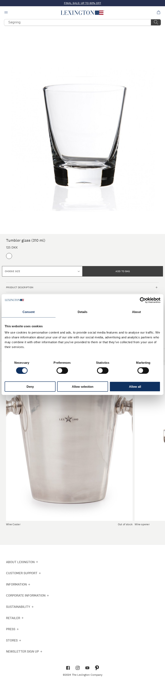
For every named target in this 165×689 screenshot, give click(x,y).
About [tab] (136, 311)
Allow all (135, 386)
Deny (30, 386)
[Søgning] (156, 22)
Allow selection (82, 386)
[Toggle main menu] (6, 12)
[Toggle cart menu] (158, 13)
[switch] (62, 370)
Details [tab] (83, 311)
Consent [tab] (29, 311)
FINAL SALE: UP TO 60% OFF (82, 3)
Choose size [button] (12, 271)
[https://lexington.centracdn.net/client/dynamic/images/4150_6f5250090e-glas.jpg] (82, 131)
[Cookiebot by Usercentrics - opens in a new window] (142, 300)
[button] (82, 12)
